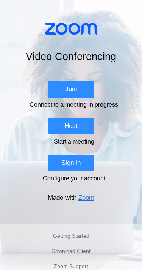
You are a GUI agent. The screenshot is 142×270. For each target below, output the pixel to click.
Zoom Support (71, 266)
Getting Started (71, 236)
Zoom (86, 197)
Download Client (71, 251)
